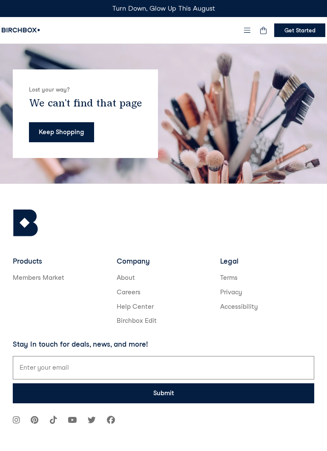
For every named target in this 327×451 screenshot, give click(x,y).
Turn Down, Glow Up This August (163, 8)
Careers (129, 292)
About (126, 278)
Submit (163, 393)
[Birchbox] (25, 223)
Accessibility (239, 306)
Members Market (38, 278)
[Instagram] (16, 421)
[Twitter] (92, 421)
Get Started (300, 30)
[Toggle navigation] (247, 30)
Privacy (231, 292)
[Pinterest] (34, 421)
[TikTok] (53, 421)
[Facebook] (111, 421)
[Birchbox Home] (21, 30)
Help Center (135, 306)
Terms (229, 278)
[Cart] (263, 30)
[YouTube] (72, 421)
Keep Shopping (61, 132)
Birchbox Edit (137, 321)
